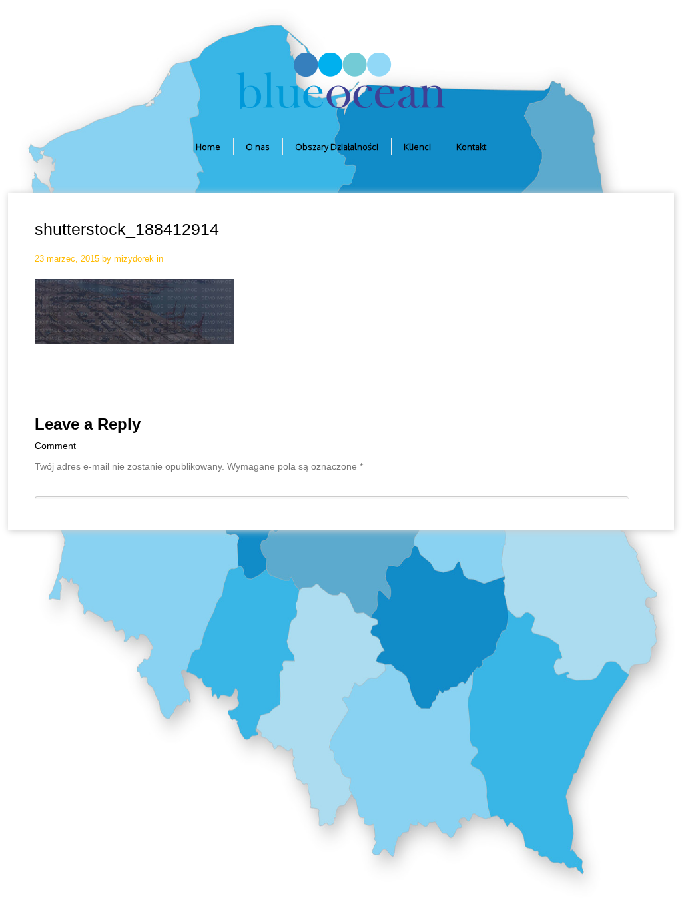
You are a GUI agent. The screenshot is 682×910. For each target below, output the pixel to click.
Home (208, 146)
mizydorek (134, 259)
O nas (258, 146)
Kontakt (471, 146)
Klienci (417, 146)
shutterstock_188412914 (127, 229)
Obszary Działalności (336, 146)
